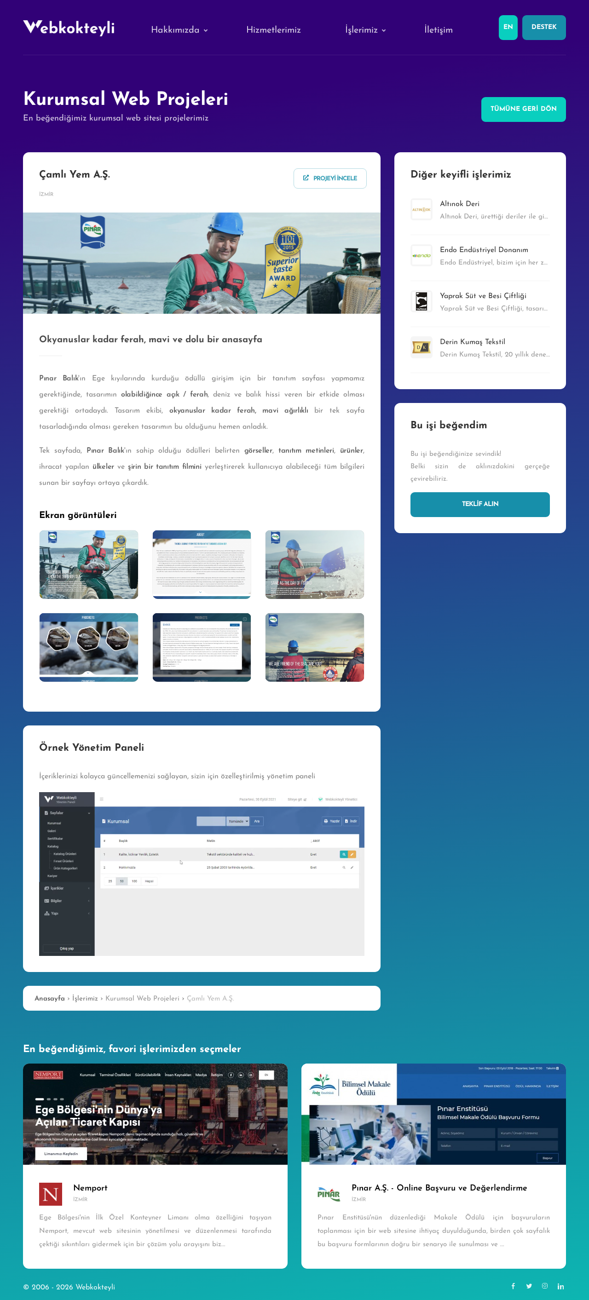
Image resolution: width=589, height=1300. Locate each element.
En (508, 27)
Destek (544, 27)
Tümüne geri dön (524, 109)
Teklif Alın (480, 504)
